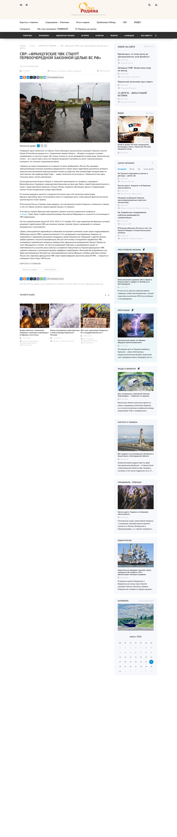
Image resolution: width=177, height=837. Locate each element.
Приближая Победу (106, 22)
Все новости (146, 35)
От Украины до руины (85, 29)
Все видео (150, 113)
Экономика (44, 35)
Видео (137, 22)
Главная (23, 46)
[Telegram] (44, 77)
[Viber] (38, 77)
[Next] (154, 36)
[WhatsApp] (41, 77)
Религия (114, 35)
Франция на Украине (30, 269)
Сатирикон (25, 29)
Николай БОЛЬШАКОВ (29, 66)
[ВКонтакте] (21, 77)
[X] (31, 77)
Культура (100, 35)
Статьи (32, 46)
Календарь (129, 35)
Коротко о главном (29, 22)
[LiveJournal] (34, 77)
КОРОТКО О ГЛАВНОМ (47, 46)
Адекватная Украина (65, 35)
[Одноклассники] (24, 77)
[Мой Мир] (27, 77)
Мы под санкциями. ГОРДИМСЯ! (52, 29)
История (85, 35)
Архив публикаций (146, 600)
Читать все (149, 46)
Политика (27, 35)
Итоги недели (82, 22)
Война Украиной (50, 269)
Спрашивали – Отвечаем (57, 22)
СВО (125, 22)
